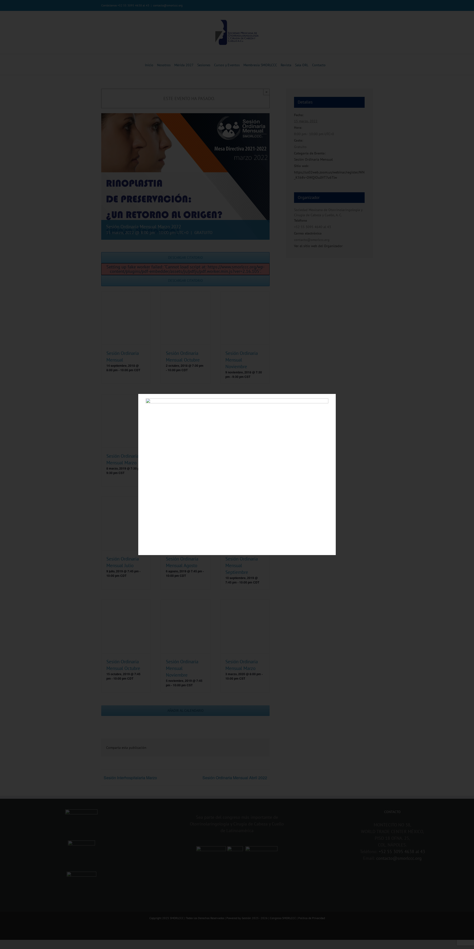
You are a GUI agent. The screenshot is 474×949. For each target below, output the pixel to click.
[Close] (328, 401)
